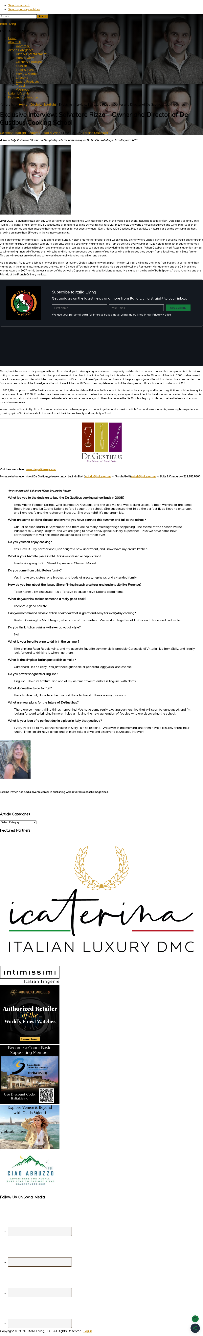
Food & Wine (51, 133)
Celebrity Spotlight (13, 133)
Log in (87, 1331)
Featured (34, 133)
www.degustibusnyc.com (41, 469)
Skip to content (19, 5)
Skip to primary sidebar (24, 9)
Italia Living (8, 24)
